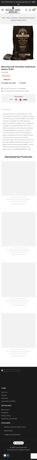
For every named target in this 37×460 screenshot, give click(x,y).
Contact (4, 395)
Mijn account (5, 410)
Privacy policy (6, 415)
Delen (23, 83)
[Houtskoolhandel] (13, 10)
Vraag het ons (10, 83)
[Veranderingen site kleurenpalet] (6, 455)
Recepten (4, 398)
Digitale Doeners (24, 450)
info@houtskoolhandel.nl (12, 434)
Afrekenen (4, 412)
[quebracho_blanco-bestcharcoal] (18, 43)
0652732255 (8, 431)
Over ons (4, 392)
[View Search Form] (26, 10)
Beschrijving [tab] (7, 109)
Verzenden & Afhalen (8, 401)
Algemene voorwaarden (9, 418)
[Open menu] (2, 10)
